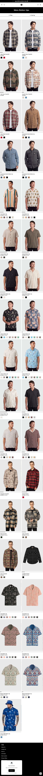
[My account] (38, 5)
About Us (3, 747)
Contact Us (3, 749)
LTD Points (3, 753)
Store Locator (4, 756)
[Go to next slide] (30, 1)
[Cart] (40, 5)
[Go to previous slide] (13, 1)
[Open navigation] (2, 5)
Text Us (2, 751)
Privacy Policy (4, 758)
